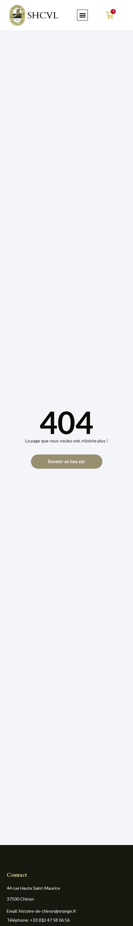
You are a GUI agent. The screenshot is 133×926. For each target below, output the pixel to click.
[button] (82, 15)
